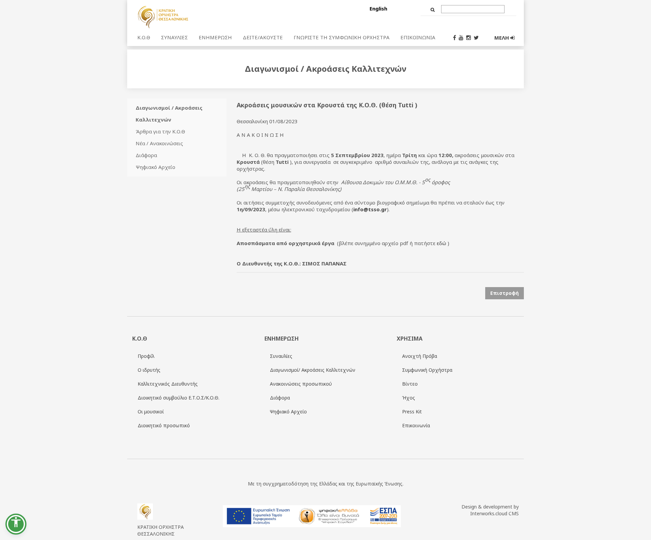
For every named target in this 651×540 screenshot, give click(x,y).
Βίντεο (410, 384)
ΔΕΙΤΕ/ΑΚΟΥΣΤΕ (263, 37)
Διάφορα (146, 155)
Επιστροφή (504, 293)
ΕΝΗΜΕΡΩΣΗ (215, 37)
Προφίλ (146, 356)
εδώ (441, 243)
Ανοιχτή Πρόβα (419, 356)
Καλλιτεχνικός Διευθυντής (168, 384)
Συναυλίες (281, 356)
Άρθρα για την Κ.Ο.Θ (160, 131)
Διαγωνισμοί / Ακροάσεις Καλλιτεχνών (169, 113)
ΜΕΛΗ (502, 37)
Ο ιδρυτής (149, 370)
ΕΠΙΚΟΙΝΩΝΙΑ (417, 37)
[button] (16, 524)
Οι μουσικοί (151, 411)
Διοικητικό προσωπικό (164, 425)
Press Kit (412, 411)
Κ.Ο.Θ (143, 37)
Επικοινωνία (416, 425)
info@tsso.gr (370, 209)
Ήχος (408, 397)
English (378, 8)
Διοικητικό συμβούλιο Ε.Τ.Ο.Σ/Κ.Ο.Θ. (178, 397)
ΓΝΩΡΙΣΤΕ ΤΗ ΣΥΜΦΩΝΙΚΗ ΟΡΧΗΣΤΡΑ (342, 37)
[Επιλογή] (204, 16)
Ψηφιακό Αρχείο (155, 167)
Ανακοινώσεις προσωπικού (301, 384)
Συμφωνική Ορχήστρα (427, 370)
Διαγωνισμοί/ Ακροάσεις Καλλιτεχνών (312, 370)
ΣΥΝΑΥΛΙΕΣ (174, 37)
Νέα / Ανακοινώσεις (159, 143)
